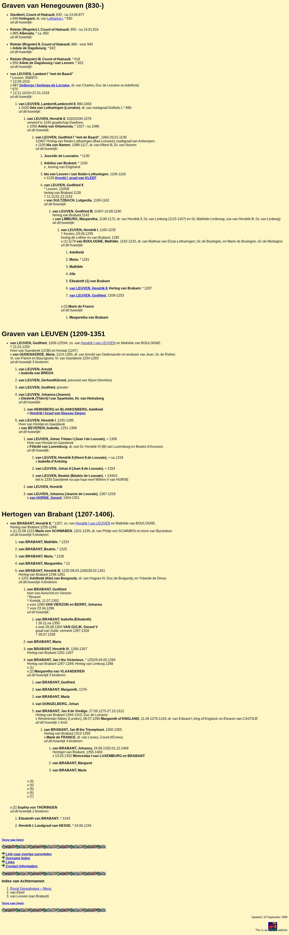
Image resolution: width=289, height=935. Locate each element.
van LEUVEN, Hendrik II (88, 288)
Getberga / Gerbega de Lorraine (44, 85)
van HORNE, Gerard (46, 498)
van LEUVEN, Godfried (87, 295)
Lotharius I (55, 18)
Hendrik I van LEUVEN (98, 343)
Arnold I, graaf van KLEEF (75, 178)
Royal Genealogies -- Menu (30, 888)
